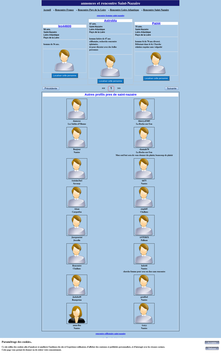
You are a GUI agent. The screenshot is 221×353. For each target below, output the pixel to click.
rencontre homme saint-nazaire (110, 15)
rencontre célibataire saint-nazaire (111, 333)
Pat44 (156, 23)
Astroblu (110, 20)
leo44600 (64, 26)
